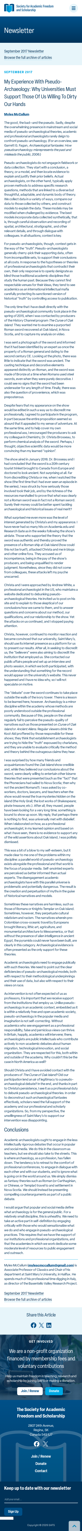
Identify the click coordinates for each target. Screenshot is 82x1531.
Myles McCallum (16, 114)
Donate (54, 1391)
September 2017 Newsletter (24, 51)
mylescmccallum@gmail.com (50, 1265)
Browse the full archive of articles (28, 58)
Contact (41, 1471)
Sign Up (13, 1512)
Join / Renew (30, 1391)
